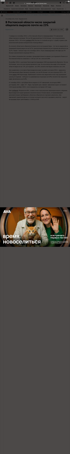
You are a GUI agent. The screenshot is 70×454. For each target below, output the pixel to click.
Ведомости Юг (9, 5)
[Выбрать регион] (60, 3)
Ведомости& (60, 9)
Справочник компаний (17, 9)
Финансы (30, 5)
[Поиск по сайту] (64, 3)
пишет (15, 74)
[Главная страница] (32, 3)
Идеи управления (46, 9)
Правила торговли (34, 9)
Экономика (23, 5)
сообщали (15, 90)
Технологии (46, 5)
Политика (58, 5)
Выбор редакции (10, 15)
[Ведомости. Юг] (34, 2)
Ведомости (7, 9)
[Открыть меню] (67, 3)
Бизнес (17, 5)
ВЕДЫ (26, 9)
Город (53, 9)
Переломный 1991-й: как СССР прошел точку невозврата (32, 15)
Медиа (52, 5)
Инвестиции (38, 5)
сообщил (29, 40)
